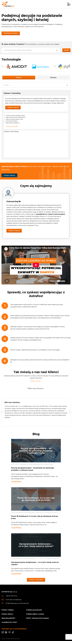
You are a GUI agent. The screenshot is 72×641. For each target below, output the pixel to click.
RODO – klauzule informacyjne (37, 618)
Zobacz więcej (13, 107)
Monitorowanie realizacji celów (15, 115)
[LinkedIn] (6, 632)
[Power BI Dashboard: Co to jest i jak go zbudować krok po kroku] (36, 499)
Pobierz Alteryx (7, 614)
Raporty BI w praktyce (12, 123)
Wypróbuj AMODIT (8, 618)
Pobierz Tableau (8, 610)
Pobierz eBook (9, 175)
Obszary (53, 77)
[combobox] (31, 50)
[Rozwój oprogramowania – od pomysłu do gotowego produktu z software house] (36, 450)
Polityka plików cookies (35, 614)
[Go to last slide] (3, 216)
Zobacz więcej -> (36, 381)
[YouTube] (9, 632)
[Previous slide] (2, 412)
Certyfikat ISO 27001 (9, 622)
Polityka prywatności (34, 610)
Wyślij (66, 50)
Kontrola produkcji (11, 121)
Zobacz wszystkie (36, 580)
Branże (18, 77)
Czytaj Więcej (16, 481)
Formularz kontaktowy (14, 599)
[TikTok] (13, 632)
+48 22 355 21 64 (11, 596)
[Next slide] (69, 216)
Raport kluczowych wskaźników (15, 117)
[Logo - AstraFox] (8, 4)
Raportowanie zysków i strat (14, 119)
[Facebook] (3, 632)
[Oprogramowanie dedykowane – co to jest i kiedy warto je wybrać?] (36, 545)
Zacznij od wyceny (11, 33)
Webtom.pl (13, 638)
